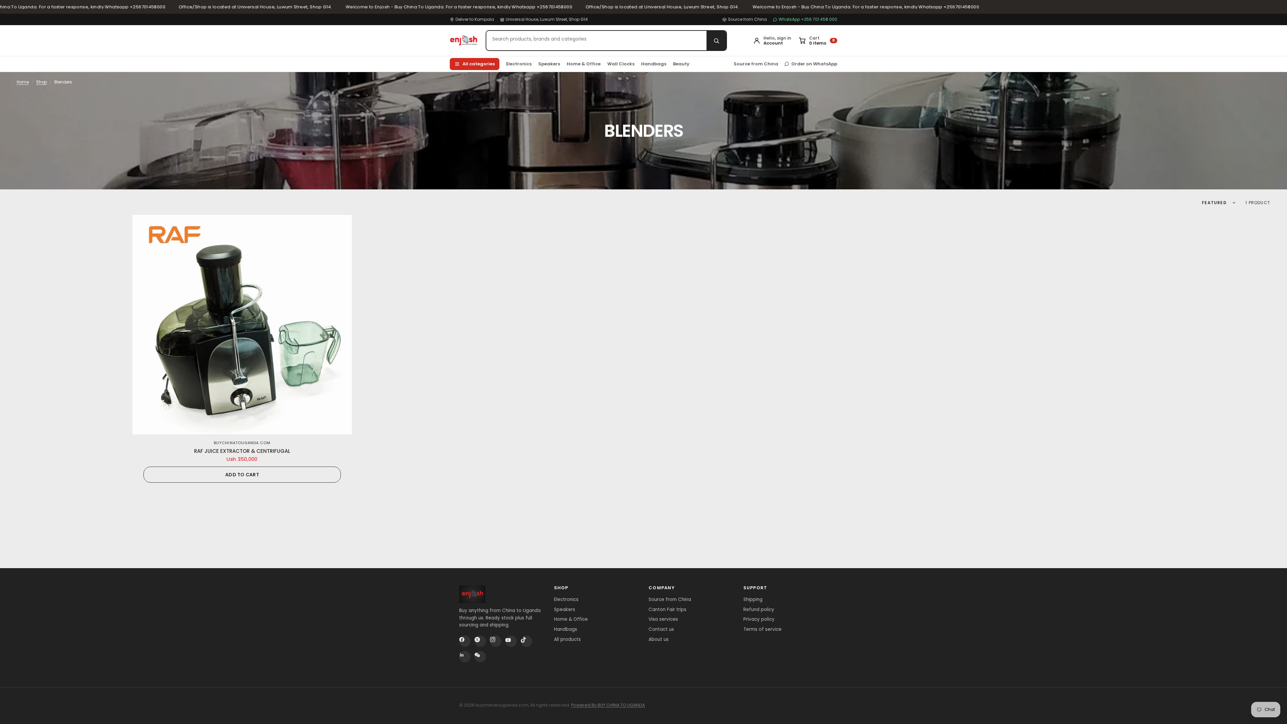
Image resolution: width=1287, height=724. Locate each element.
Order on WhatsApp (814, 64)
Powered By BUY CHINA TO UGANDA (608, 705)
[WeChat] (480, 656)
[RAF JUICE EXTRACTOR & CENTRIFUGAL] (242, 324)
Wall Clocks (620, 64)
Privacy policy (759, 619)
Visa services (663, 619)
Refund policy (758, 609)
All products (567, 639)
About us (659, 639)
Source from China (747, 19)
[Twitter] (480, 641)
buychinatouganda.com (242, 442)
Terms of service (762, 629)
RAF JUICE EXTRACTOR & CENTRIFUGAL (242, 451)
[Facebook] (465, 641)
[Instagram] (495, 641)
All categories (479, 64)
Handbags (653, 64)
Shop (41, 82)
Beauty (681, 64)
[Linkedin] (465, 656)
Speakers (549, 64)
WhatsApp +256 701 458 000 (808, 19)
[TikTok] (526, 641)
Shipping (752, 599)
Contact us (661, 629)
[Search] (716, 40)
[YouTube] (511, 641)
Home (23, 82)
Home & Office (584, 64)
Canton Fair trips (667, 609)
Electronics (519, 64)
